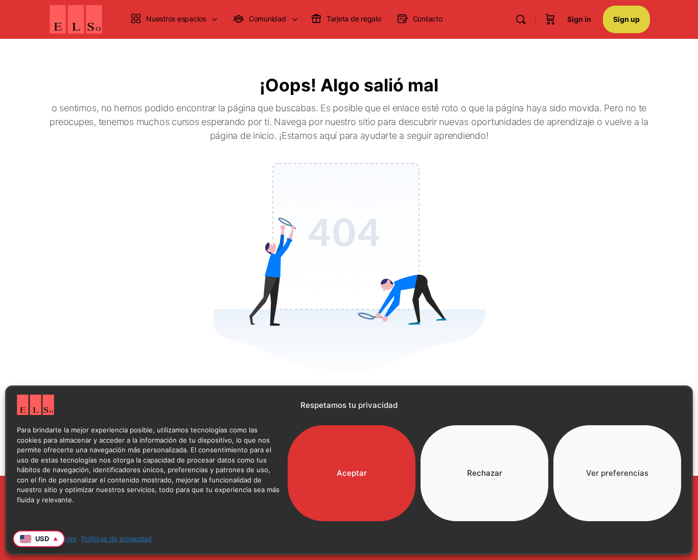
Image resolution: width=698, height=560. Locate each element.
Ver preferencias (617, 473)
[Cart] (550, 19)
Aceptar (352, 473)
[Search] (520, 19)
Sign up (626, 19)
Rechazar (484, 473)
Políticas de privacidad (116, 538)
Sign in (579, 19)
